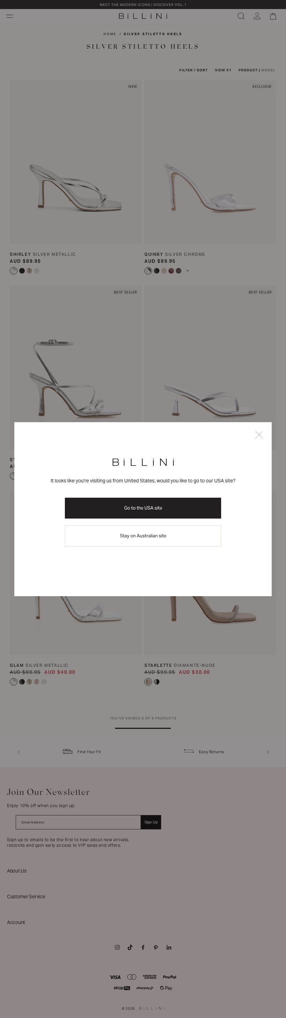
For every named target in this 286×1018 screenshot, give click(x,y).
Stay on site (143, 536)
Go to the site (143, 508)
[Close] (259, 435)
